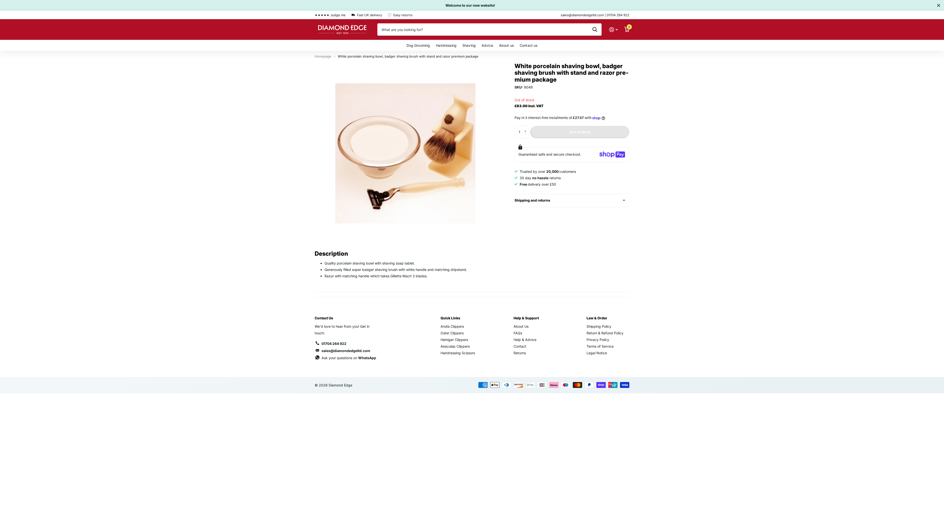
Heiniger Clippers (454, 340)
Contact (520, 346)
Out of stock (580, 132)
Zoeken (595, 29)
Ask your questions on (349, 358)
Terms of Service (600, 346)
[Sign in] (613, 29)
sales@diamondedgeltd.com (346, 351)
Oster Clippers (452, 333)
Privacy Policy (598, 340)
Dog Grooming (418, 45)
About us (506, 45)
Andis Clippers (452, 326)
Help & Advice (525, 340)
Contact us (528, 45)
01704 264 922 (334, 343)
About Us (521, 326)
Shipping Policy (599, 326)
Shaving (469, 45)
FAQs (518, 333)
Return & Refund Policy (605, 333)
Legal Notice (597, 353)
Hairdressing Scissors (458, 353)
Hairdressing (446, 45)
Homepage (323, 56)
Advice (487, 45)
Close (938, 5)
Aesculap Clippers (455, 346)
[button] (526, 127)
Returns (520, 353)
